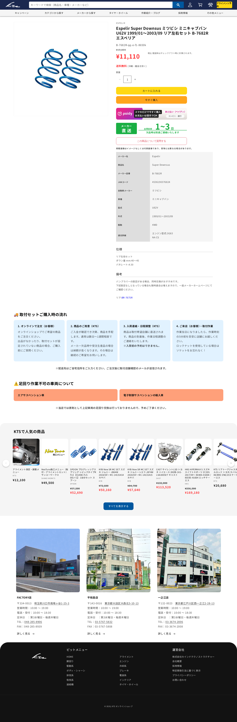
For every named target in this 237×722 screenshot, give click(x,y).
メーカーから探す (86, 12)
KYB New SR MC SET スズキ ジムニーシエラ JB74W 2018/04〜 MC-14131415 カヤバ (141, 473)
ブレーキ (124, 670)
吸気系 (70, 679)
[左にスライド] (6, 463)
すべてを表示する (118, 506)
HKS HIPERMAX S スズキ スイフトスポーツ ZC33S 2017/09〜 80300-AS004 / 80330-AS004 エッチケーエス (198, 475)
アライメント (126, 656)
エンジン (124, 661)
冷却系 (123, 666)
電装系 (123, 675)
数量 (118, 72)
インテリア (125, 679)
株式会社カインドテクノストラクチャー (193, 656)
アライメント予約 (224, 4)
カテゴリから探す (54, 12)
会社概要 (177, 661)
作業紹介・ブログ (150, 12)
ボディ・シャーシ (76, 670)
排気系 (70, 675)
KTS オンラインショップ (122, 706)
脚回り (70, 661)
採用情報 (183, 12)
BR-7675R (127, 297)
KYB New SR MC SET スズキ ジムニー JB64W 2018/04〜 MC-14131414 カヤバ (112, 473)
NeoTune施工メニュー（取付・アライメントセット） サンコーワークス (54, 472)
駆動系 (70, 666)
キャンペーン (22, 12)
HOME (70, 656)
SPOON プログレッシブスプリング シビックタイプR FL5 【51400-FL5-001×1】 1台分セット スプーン (83, 475)
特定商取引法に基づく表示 (186, 670)
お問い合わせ (179, 679)
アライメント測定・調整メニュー (26, 471)
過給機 (70, 684)
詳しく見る (23, 633)
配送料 (156, 53)
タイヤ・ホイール (118, 12)
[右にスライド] (231, 463)
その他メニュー (215, 12)
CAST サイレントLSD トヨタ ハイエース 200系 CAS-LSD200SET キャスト (169, 472)
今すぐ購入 (151, 100)
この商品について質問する (151, 141)
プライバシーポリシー (184, 675)
